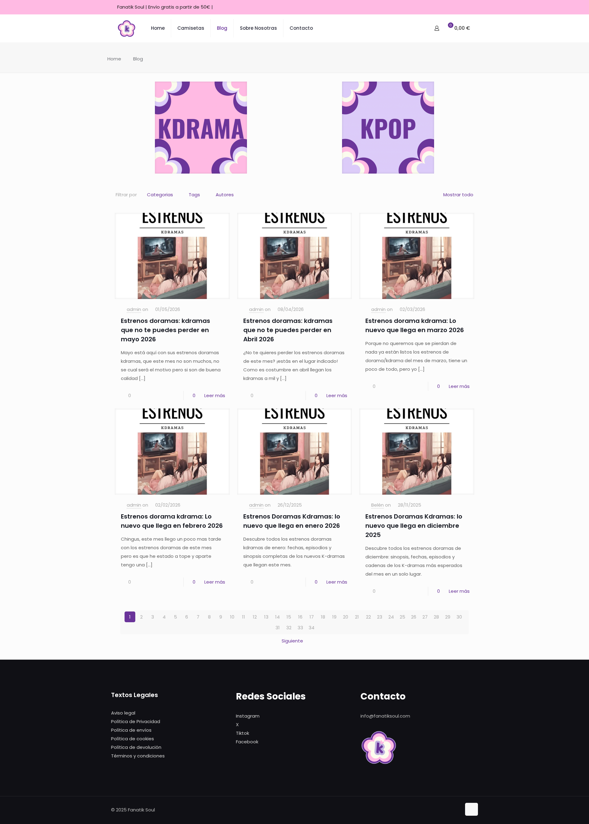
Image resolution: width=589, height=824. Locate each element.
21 (357, 617)
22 (368, 617)
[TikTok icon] (468, 7)
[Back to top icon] (471, 809)
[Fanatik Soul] (126, 28)
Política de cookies (132, 738)
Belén (377, 505)
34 (311, 627)
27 (425, 617)
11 (243, 617)
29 (447, 617)
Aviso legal (123, 713)
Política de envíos (131, 730)
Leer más (214, 395)
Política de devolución (136, 747)
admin (134, 309)
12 (255, 617)
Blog (138, 59)
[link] (201, 128)
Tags (194, 194)
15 (289, 617)
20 (345, 617)
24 (391, 617)
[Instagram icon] (460, 7)
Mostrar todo (458, 194)
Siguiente (292, 641)
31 (277, 627)
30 (459, 617)
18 (323, 617)
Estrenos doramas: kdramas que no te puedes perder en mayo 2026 (165, 329)
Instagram (248, 716)
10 (232, 617)
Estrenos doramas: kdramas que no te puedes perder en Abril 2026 (288, 329)
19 (334, 617)
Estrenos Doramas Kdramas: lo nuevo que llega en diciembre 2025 (413, 525)
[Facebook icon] (445, 7)
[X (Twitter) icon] (453, 7)
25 (402, 617)
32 (288, 627)
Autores (225, 194)
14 (277, 617)
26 (413, 617)
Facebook (247, 741)
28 (436, 617)
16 (300, 617)
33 (300, 627)
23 (379, 617)
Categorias (160, 194)
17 (312, 617)
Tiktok (242, 733)
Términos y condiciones (138, 756)
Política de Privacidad (135, 721)
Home (114, 59)
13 (266, 617)
